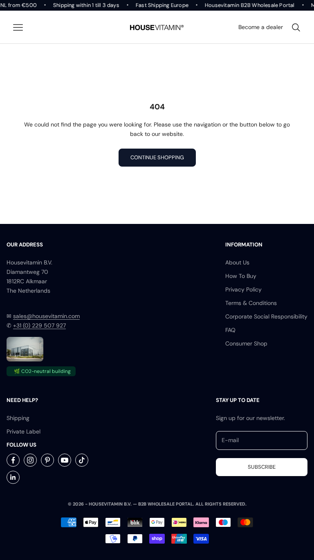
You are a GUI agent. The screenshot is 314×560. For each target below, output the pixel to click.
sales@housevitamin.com (46, 316)
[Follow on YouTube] (65, 460)
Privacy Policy (243, 289)
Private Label (23, 431)
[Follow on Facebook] (13, 460)
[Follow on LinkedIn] (13, 477)
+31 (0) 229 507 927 (39, 325)
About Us (237, 262)
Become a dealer (260, 27)
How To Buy (240, 276)
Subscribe (262, 466)
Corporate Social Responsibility (266, 316)
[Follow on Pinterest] (47, 460)
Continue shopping (157, 157)
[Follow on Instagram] (30, 460)
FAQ (230, 330)
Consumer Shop (246, 343)
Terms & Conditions (251, 303)
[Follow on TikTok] (82, 460)
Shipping (18, 418)
